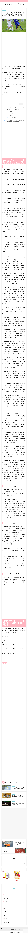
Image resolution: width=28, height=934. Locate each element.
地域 (5, 912)
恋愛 (5, 915)
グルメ (5, 901)
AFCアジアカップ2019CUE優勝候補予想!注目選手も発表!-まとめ (15, 121)
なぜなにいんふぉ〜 (14, 4)
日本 (11, 111)
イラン (11, 113)
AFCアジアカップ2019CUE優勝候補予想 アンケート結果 (15, 108)
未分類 (5, 918)
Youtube (6, 894)
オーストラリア (13, 117)
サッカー (5, 663)
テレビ (5, 908)
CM (5, 891)
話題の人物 (6, 922)
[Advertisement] (14, 50)
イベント (6, 898)
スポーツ (4, 10)
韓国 (11, 115)
